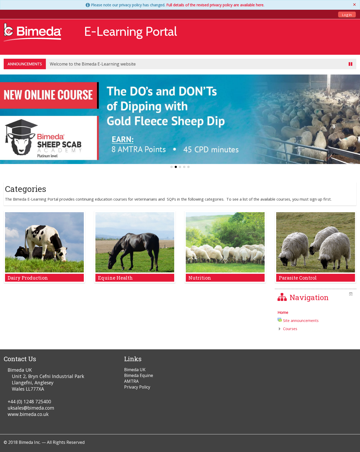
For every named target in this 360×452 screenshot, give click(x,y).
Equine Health (115, 278)
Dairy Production (28, 278)
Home (283, 312)
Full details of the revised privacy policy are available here (215, 4)
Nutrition (199, 278)
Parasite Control (298, 278)
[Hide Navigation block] (350, 294)
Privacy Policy (137, 387)
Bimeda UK (134, 369)
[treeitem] (316, 312)
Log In (347, 14)
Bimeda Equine (138, 375)
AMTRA (131, 381)
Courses (290, 328)
